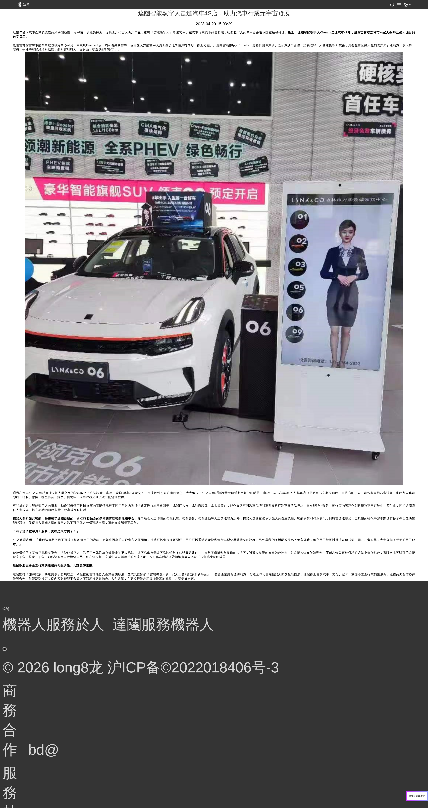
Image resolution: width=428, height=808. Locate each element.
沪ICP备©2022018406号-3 (193, 667)
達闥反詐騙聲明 (417, 796)
